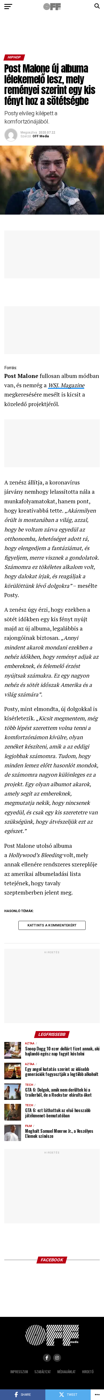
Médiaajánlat (66, 1371)
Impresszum (19, 1371)
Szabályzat (42, 1371)
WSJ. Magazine (66, 385)
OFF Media (41, 136)
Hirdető (88, 1371)
